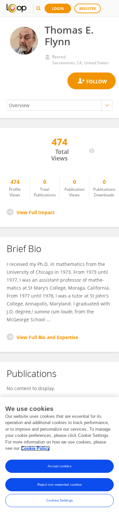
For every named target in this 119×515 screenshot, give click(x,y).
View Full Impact (36, 212)
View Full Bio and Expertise (47, 337)
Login (58, 8)
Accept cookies (59, 466)
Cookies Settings (59, 500)
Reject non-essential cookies (59, 484)
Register (87, 8)
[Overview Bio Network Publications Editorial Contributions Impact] (59, 105)
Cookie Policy (35, 448)
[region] (59, 456)
